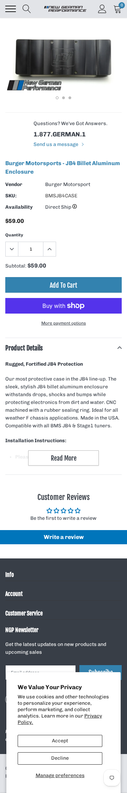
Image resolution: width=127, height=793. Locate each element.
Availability (19, 207)
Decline (60, 758)
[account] (102, 9)
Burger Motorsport (67, 184)
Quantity (14, 234)
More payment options (63, 323)
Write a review (64, 537)
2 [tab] (63, 97)
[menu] (10, 9)
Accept (60, 741)
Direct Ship (58, 207)
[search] (27, 9)
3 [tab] (69, 97)
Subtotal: (15, 266)
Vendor (13, 184)
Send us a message (56, 144)
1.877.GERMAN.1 (60, 134)
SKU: (11, 196)
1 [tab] (57, 97)
